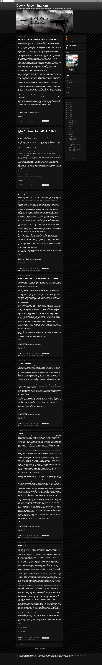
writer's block (31, 425)
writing (42, 186)
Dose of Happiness (70, 82)
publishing (28, 355)
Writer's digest (40, 355)
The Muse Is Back (24, 363)
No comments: (36, 184)
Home (42, 644)
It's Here (21, 433)
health (67, 92)
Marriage (68, 87)
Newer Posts (21, 644)
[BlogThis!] (44, 121)
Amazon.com (30, 656)
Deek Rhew (70, 39)
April (70, 134)
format (29, 186)
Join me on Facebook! (22, 111)
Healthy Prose (23, 195)
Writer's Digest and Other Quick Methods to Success (38, 278)
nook (40, 186)
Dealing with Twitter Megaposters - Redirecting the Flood (39, 39)
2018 (69, 108)
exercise (23, 270)
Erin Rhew (68, 85)
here (56, 153)
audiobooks (69, 90)
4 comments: (37, 121)
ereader (25, 186)
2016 (69, 112)
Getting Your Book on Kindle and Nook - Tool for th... (74, 144)
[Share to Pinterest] (48, 121)
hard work (23, 355)
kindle (32, 186)
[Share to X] (45, 121)
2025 (69, 104)
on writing (35, 270)
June (70, 130)
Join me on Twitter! (22, 115)
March (70, 136)
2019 (69, 106)
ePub (22, 186)
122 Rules (23, 537)
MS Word (36, 186)
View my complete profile (72, 41)
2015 (69, 114)
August (71, 126)
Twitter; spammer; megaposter (35, 123)
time (22, 123)
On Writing (22, 545)
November (71, 122)
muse (22, 425)
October (71, 124)
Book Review (69, 80)
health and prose (28, 270)
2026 (69, 102)
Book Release (69, 77)
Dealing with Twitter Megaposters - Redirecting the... (73, 139)
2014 (69, 116)
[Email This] (42, 121)
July (70, 128)
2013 (69, 118)
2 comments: (37, 353)
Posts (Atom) (42, 648)
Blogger (58, 662)
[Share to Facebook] (47, 121)
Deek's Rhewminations (32, 5)
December (71, 120)
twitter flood (25, 123)
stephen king (33, 355)
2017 (69, 110)
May (70, 132)
